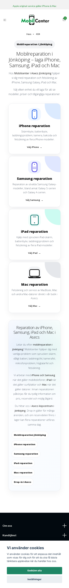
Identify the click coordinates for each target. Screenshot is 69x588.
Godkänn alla (34, 570)
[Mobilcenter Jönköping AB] (35, 20)
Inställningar (34, 579)
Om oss (7, 525)
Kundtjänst (9, 535)
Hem (28, 34)
